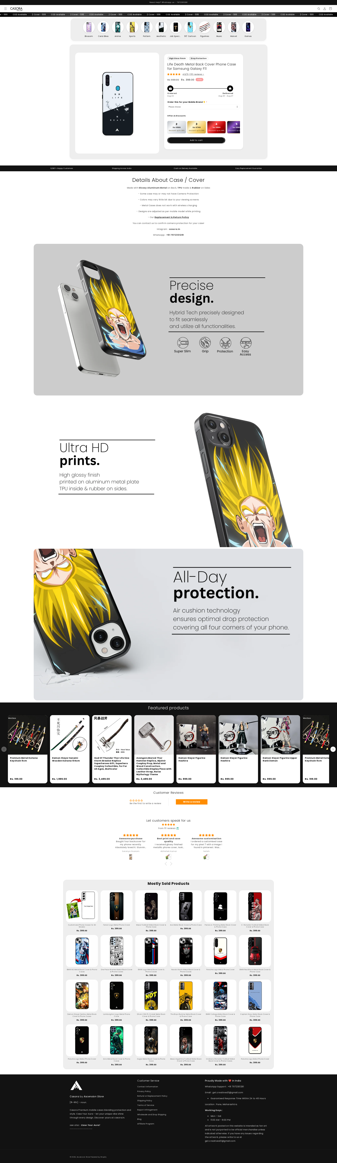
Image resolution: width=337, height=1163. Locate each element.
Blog (139, 1119)
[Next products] (333, 749)
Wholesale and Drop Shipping (151, 1114)
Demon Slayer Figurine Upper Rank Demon (280, 759)
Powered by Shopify (98, 1157)
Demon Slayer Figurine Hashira (192, 759)
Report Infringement (147, 1109)
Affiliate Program (145, 1123)
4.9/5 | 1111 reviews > (193, 74)
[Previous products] (4, 749)
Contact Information (147, 1086)
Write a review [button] (191, 801)
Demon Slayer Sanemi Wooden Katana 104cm (66, 759)
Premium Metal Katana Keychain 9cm (24, 759)
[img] (168, 825)
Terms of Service (145, 1105)
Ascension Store (83, 1157)
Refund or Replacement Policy (152, 1096)
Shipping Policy (144, 1100)
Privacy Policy (144, 1091)
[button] (5, 9)
